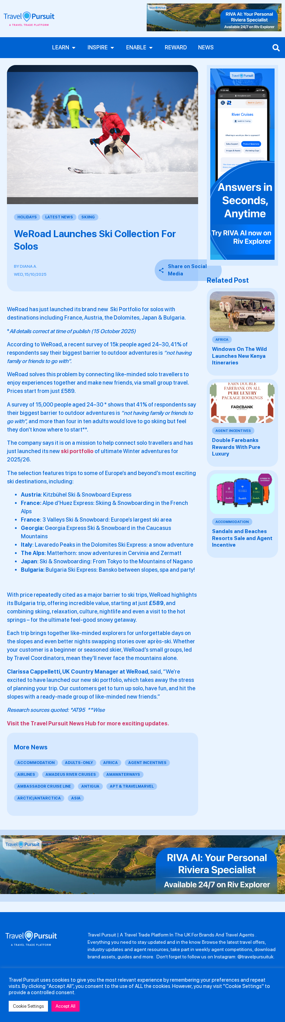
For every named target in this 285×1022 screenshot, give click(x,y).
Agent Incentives (147, 763)
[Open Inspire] (112, 47)
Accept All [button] (65, 1006)
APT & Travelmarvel (132, 786)
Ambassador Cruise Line (44, 786)
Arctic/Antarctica (39, 798)
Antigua (90, 786)
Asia (76, 798)
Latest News (59, 217)
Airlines (26, 774)
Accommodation (36, 763)
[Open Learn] (73, 47)
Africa (110, 763)
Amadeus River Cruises (71, 774)
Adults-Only (79, 763)
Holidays (27, 217)
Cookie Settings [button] (28, 1006)
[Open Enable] (151, 47)
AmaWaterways (123, 774)
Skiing (88, 217)
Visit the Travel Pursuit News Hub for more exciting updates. (88, 723)
